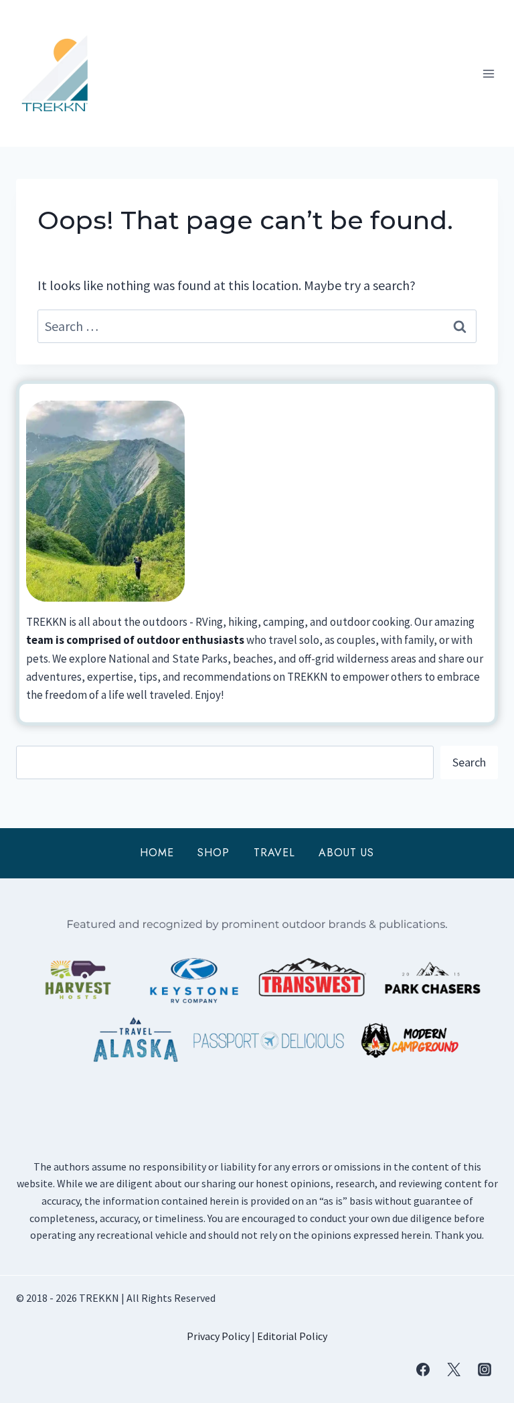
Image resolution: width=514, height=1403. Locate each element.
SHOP (213, 852)
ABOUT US (346, 852)
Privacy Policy (218, 1336)
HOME (157, 852)
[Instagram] (484, 1369)
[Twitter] (453, 1369)
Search (469, 762)
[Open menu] (488, 73)
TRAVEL (274, 852)
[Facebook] (423, 1369)
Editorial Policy (292, 1336)
